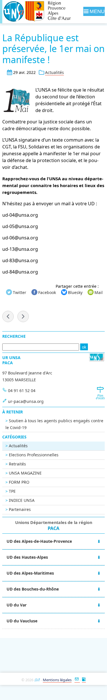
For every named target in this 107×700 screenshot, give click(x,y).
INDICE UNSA (22, 500)
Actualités (54, 72)
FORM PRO (19, 482)
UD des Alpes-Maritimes (30, 573)
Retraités (17, 464)
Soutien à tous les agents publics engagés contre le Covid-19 (54, 424)
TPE (12, 491)
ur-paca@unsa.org (26, 401)
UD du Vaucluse (22, 621)
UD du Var (17, 605)
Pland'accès (100, 397)
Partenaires (20, 509)
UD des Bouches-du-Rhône (33, 589)
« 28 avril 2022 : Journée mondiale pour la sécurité (8, 316)
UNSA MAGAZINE (25, 473)
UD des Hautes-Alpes (27, 557)
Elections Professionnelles (33, 454)
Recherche (14, 336)
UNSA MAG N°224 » (23, 316)
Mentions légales (57, 679)
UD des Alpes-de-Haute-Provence (39, 541)
